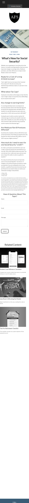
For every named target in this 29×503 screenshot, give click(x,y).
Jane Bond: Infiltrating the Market (10, 299)
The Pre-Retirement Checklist (9, 328)
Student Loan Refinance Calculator (11, 269)
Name (2, 199)
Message (3, 217)
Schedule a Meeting (15, 6)
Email (2, 208)
